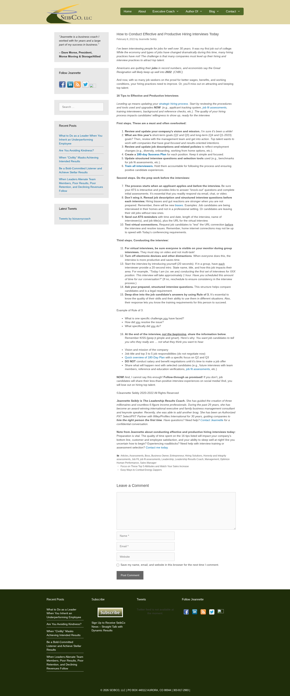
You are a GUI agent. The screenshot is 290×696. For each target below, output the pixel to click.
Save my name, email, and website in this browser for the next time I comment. (170, 564)
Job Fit (135, 459)
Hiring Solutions (193, 455)
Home (128, 11)
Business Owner (160, 455)
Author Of (192, 11)
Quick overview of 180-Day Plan (145, 357)
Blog (212, 11)
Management (212, 459)
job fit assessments (198, 369)
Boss (147, 455)
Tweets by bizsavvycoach (75, 218)
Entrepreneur (177, 455)
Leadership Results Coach (189, 459)
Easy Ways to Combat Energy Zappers (141, 470)
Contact (231, 11)
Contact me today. (157, 447)
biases (179, 205)
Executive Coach (163, 11)
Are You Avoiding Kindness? (76, 150)
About (142, 11)
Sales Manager (148, 462)
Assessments (136, 455)
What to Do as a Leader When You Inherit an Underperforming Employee (80, 139)
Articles (124, 455)
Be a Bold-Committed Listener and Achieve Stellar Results (64, 645)
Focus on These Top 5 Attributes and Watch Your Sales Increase (155, 466)
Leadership (168, 459)
